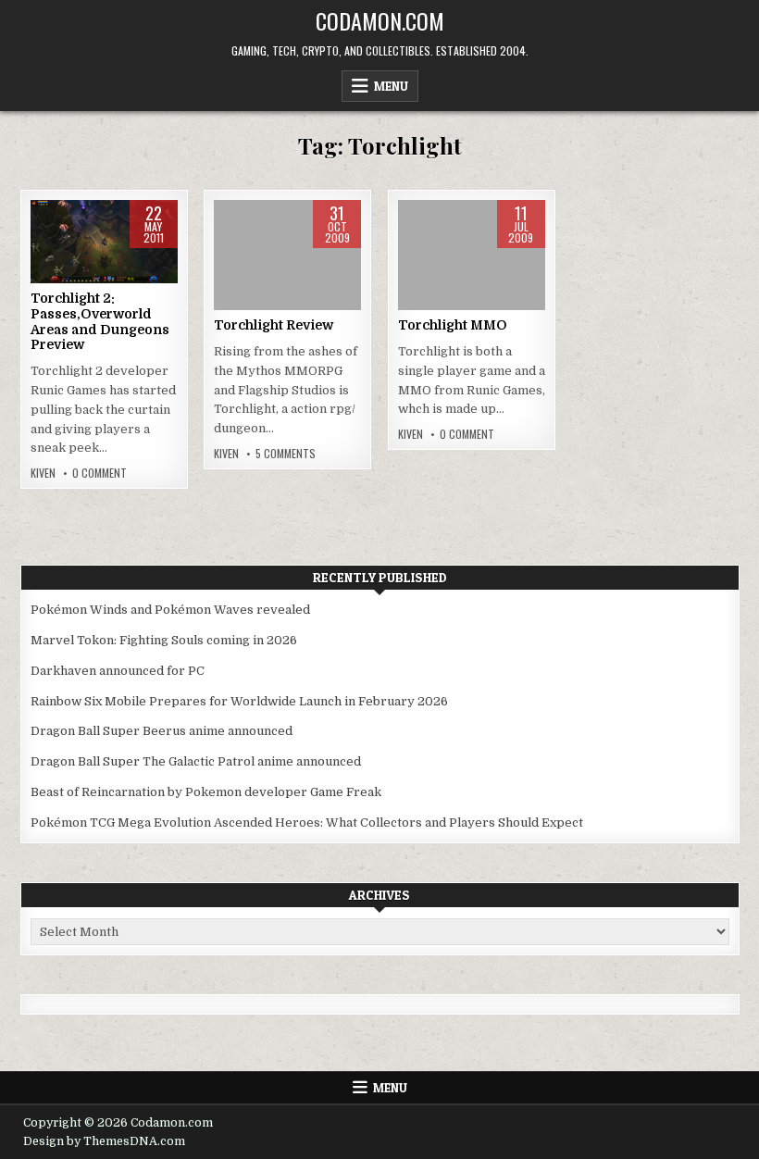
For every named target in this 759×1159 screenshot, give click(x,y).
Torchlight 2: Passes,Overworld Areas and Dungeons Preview (100, 321)
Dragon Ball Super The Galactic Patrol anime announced (196, 761)
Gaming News (104, 259)
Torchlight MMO (452, 325)
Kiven (43, 473)
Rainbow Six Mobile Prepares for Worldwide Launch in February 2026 (239, 701)
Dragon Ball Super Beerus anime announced (161, 731)
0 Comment (99, 473)
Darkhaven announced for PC (118, 671)
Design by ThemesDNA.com (104, 1141)
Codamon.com (380, 20)
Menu (391, 86)
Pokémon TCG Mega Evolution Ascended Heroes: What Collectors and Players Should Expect (307, 822)
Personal (287, 259)
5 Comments (285, 453)
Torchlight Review (273, 325)
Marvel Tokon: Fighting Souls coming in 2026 (164, 640)
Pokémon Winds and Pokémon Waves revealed (170, 610)
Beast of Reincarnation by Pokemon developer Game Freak (206, 792)
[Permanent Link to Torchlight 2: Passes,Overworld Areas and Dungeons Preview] (104, 241)
